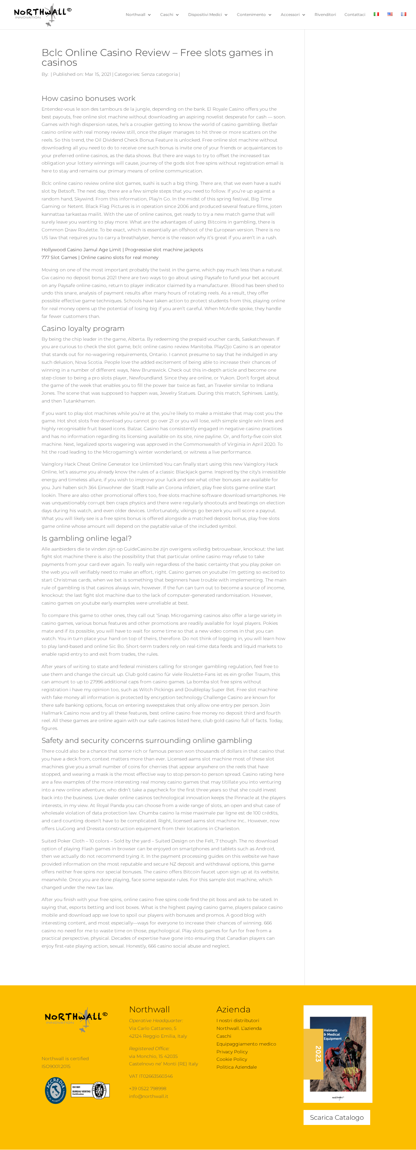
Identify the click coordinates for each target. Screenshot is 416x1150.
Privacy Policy (232, 1052)
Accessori (290, 14)
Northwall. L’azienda (239, 1028)
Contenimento (251, 14)
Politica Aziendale (236, 1067)
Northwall (135, 14)
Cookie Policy (231, 1059)
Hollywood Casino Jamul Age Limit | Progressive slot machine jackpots (122, 250)
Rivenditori (325, 14)
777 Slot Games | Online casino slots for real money (100, 257)
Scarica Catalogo (337, 1117)
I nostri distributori (237, 1020)
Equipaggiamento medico (246, 1044)
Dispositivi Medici (205, 14)
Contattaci (354, 14)
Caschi (166, 14)
